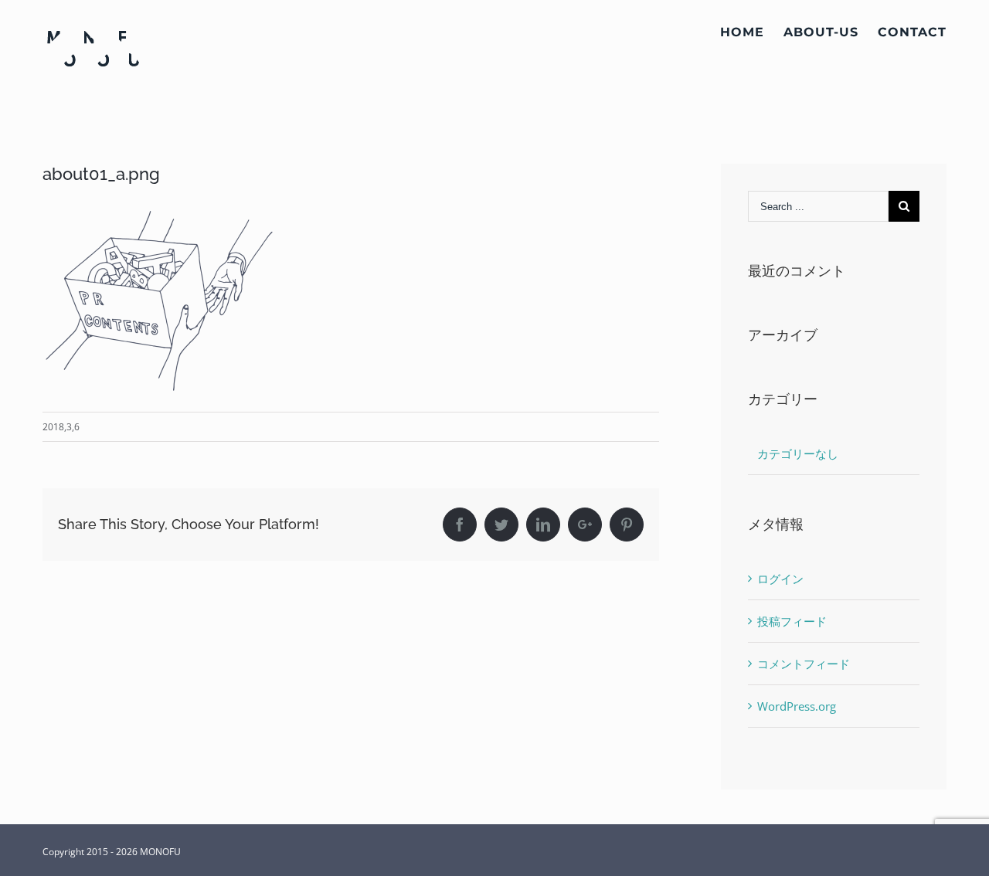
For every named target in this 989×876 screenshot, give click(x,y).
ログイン (780, 578)
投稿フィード (792, 621)
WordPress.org (796, 706)
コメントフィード (803, 663)
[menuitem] (751, 32)
